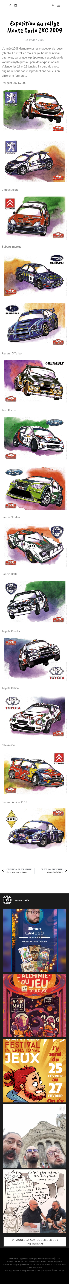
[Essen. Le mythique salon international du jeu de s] (34, 1136)
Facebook (10, 5)
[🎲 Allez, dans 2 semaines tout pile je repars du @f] (34, 1070)
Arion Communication (51, 1261)
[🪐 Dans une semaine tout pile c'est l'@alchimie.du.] (34, 1005)
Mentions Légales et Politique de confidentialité (31, 1258)
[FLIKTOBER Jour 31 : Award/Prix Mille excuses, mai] (34, 1201)
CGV (58, 1258)
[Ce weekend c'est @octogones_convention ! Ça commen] (34, 940)
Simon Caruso (14, 1261)
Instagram (16, 5)
